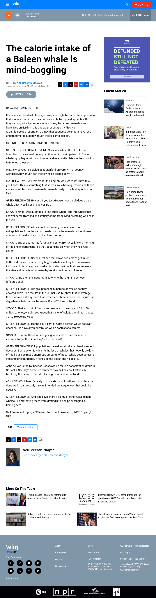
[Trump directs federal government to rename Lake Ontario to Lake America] (16, 499)
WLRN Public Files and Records (134, 546)
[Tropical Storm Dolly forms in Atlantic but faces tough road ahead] (114, 106)
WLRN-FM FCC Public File (99, 566)
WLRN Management (129, 570)
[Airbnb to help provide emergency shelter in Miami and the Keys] (16, 519)
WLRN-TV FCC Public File (99, 564)
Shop (90, 546)
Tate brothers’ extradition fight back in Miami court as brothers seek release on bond (136, 168)
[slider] (22, 15)
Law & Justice (132, 157)
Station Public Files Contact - (133, 559)
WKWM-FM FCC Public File (100, 569)
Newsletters (93, 553)
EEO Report (125, 553)
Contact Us (60, 553)
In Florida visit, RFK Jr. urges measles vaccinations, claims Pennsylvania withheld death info (136, 138)
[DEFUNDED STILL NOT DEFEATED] (127, 59)
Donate (58, 559)
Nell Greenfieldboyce (29, 82)
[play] (8, 15)
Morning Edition (25, 427)
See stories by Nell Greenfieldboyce (46, 455)
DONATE (142, 4)
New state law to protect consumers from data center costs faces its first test (136, 198)
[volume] (17, 15)
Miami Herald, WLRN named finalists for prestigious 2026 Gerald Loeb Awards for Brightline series (120, 498)
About (58, 546)
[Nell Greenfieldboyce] (13, 457)
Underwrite (60, 566)
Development (132, 187)
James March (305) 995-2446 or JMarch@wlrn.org (134, 565)
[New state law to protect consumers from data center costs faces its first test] (114, 192)
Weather (130, 100)
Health (129, 127)
